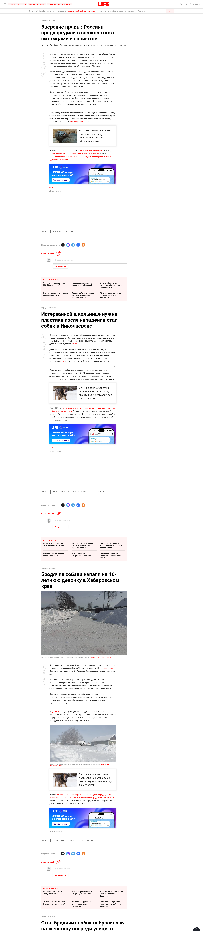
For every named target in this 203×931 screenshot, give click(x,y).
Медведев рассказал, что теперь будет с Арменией (82, 284)
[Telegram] (73, 245)
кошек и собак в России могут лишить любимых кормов (74, 153)
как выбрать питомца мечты (90, 150)
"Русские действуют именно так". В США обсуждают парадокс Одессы (83, 295)
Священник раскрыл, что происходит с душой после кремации (110, 555)
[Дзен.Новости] (63, 245)
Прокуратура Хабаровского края (101, 657)
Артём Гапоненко (56, 831)
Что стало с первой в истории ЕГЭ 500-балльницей (55, 284)
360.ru (74, 343)
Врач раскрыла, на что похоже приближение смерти (55, 294)
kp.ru (62, 361)
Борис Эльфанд (56, 191)
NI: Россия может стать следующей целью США (81, 554)
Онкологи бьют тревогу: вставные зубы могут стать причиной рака (111, 285)
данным (56, 711)
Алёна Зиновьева (56, 451)
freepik (51, 187)
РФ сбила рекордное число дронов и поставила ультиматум (111, 295)
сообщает (108, 668)
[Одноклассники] (83, 245)
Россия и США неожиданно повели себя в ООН (54, 554)
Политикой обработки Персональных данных (82, 11)
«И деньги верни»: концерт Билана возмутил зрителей (54, 903)
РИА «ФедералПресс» (79, 121)
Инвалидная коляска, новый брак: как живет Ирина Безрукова (111, 893)
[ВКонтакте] (78, 245)
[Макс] (68, 245)
